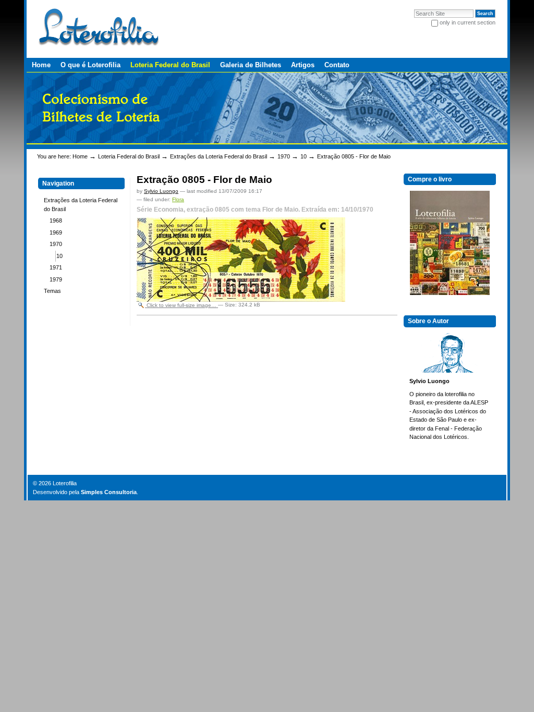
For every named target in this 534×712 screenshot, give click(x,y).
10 (303, 156)
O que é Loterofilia (90, 65)
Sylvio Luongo (161, 191)
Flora (178, 199)
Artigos (302, 65)
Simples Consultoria (109, 492)
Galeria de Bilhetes (250, 65)
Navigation (58, 183)
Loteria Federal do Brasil (170, 65)
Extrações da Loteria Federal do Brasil (218, 156)
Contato (336, 65)
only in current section (467, 22)
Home (41, 65)
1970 (283, 156)
